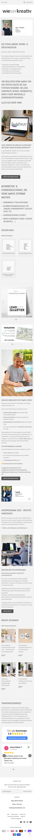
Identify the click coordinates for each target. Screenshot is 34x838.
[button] (17, 738)
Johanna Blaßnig (15, 747)
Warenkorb (29, 2)
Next (31, 27)
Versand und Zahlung (13, 816)
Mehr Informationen (10, 177)
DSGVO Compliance (16, 818)
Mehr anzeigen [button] (9, 763)
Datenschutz (14, 814)
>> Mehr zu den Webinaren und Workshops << (14, 528)
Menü (5, 2)
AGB (8, 814)
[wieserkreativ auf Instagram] (27, 822)
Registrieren (27, 791)
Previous (2, 27)
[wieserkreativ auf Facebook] (21, 822)
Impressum (23, 814)
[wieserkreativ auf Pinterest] (24, 822)
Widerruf (22, 816)
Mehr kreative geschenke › (9, 626)
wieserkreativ (17, 827)
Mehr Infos (7, 611)
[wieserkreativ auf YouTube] (31, 822)
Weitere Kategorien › (7, 235)
